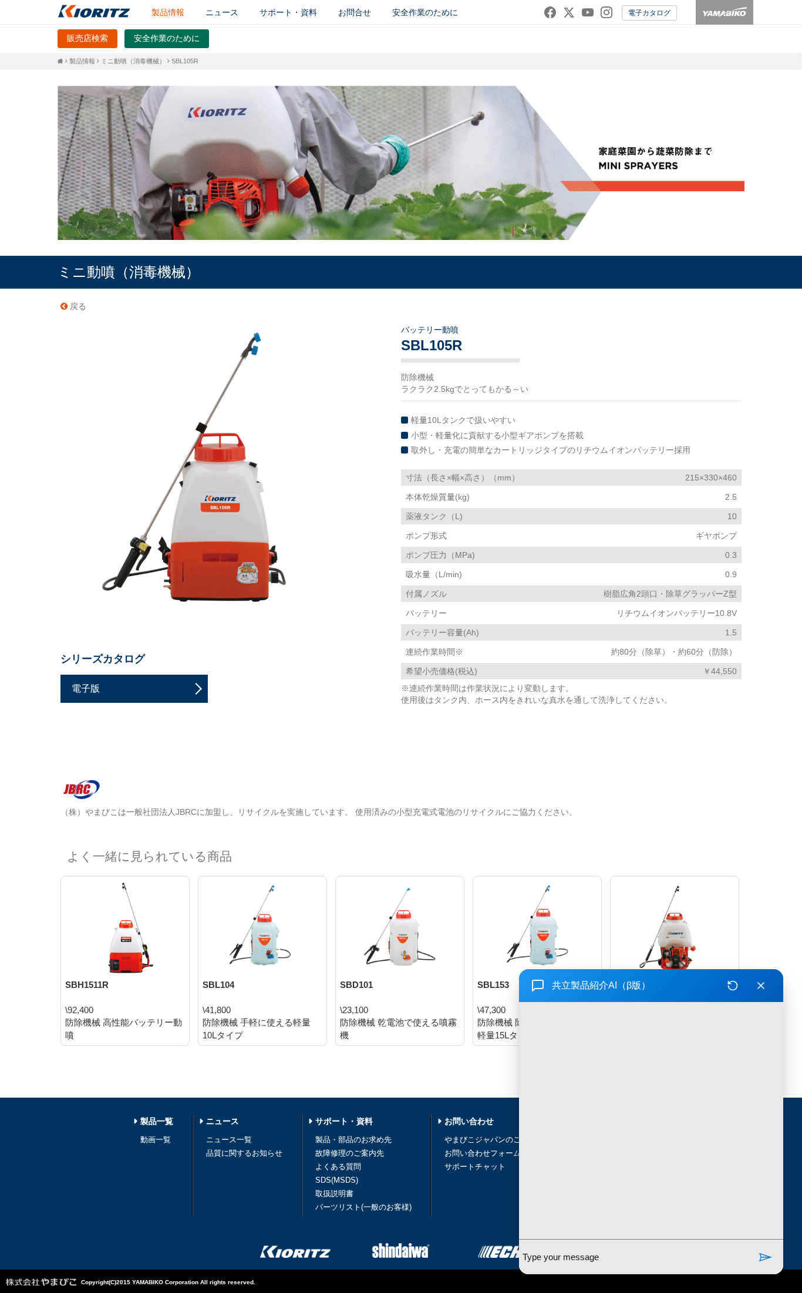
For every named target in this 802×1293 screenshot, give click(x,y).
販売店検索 (87, 38)
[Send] (765, 1257)
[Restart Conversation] (732, 985)
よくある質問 (338, 1166)
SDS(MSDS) (336, 1180)
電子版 (86, 688)
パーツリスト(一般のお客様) (363, 1207)
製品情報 (82, 61)
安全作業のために (425, 12)
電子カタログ (649, 13)
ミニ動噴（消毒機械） (133, 61)
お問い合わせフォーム (482, 1153)
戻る (77, 306)
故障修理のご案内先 (349, 1153)
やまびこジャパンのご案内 (490, 1139)
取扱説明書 (334, 1193)
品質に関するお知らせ (244, 1153)
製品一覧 (156, 1121)
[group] (651, 1120)
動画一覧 (155, 1139)
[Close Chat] (760, 985)
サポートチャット (475, 1166)
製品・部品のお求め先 (353, 1139)
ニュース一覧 (229, 1139)
